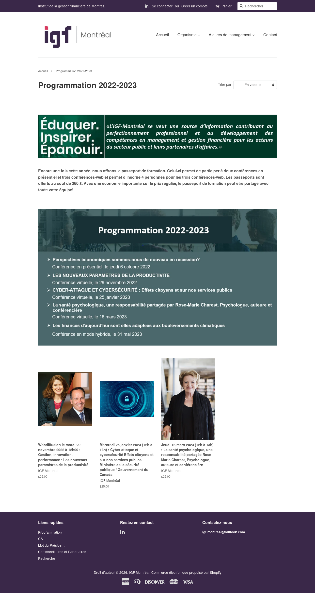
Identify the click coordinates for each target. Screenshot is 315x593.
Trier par (224, 84)
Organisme (187, 34)
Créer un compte (194, 5)
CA (40, 538)
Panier (226, 5)
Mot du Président (51, 545)
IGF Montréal (139, 572)
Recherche (46, 558)
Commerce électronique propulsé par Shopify (186, 572)
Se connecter (162, 5)
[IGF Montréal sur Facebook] (146, 5)
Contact (270, 34)
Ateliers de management (230, 34)
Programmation (50, 532)
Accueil (162, 34)
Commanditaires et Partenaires (62, 551)
